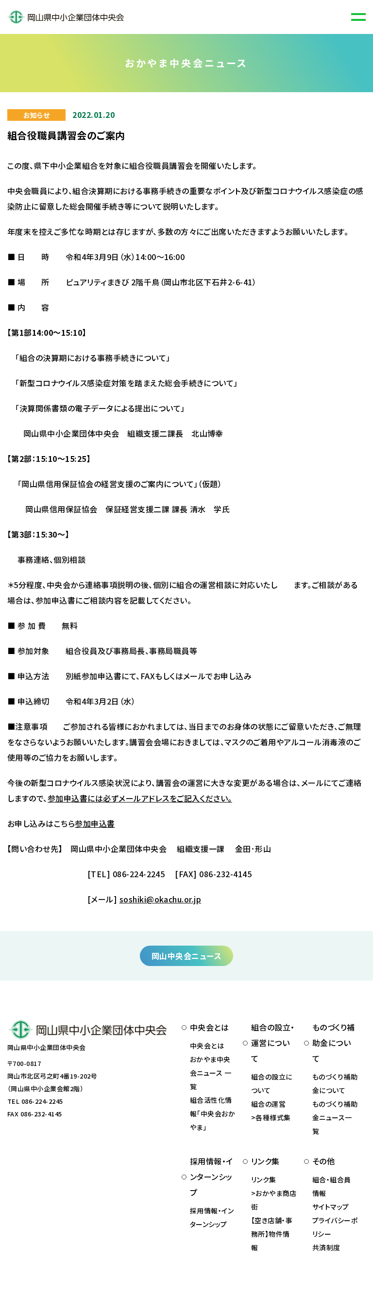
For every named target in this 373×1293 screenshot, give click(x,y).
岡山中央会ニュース (186, 956)
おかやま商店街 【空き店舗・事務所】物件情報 (273, 1220)
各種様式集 (272, 1117)
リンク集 (263, 1179)
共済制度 (326, 1247)
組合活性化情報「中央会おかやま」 (212, 1113)
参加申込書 (95, 823)
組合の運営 (268, 1104)
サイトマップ (330, 1206)
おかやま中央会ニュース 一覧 (210, 1072)
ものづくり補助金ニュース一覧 (334, 1117)
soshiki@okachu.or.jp (160, 899)
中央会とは (207, 1045)
